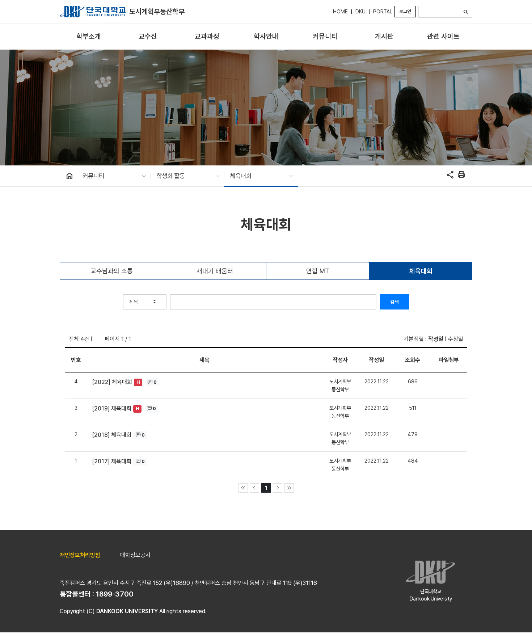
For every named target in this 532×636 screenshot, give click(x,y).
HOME (340, 11)
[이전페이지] (254, 488)
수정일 (455, 339)
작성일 (435, 339)
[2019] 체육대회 (111, 408)
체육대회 (420, 271)
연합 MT (317, 271)
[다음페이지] (277, 488)
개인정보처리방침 (80, 555)
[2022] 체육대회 (112, 382)
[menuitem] (88, 37)
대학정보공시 (135, 555)
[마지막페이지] (289, 488)
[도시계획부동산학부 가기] (93, 11)
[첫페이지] (243, 488)
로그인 (405, 11)
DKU (360, 11)
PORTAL (382, 11)
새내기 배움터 (215, 271)
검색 (394, 302)
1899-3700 (115, 594)
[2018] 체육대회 (111, 434)
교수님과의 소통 (111, 271)
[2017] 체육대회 (111, 461)
